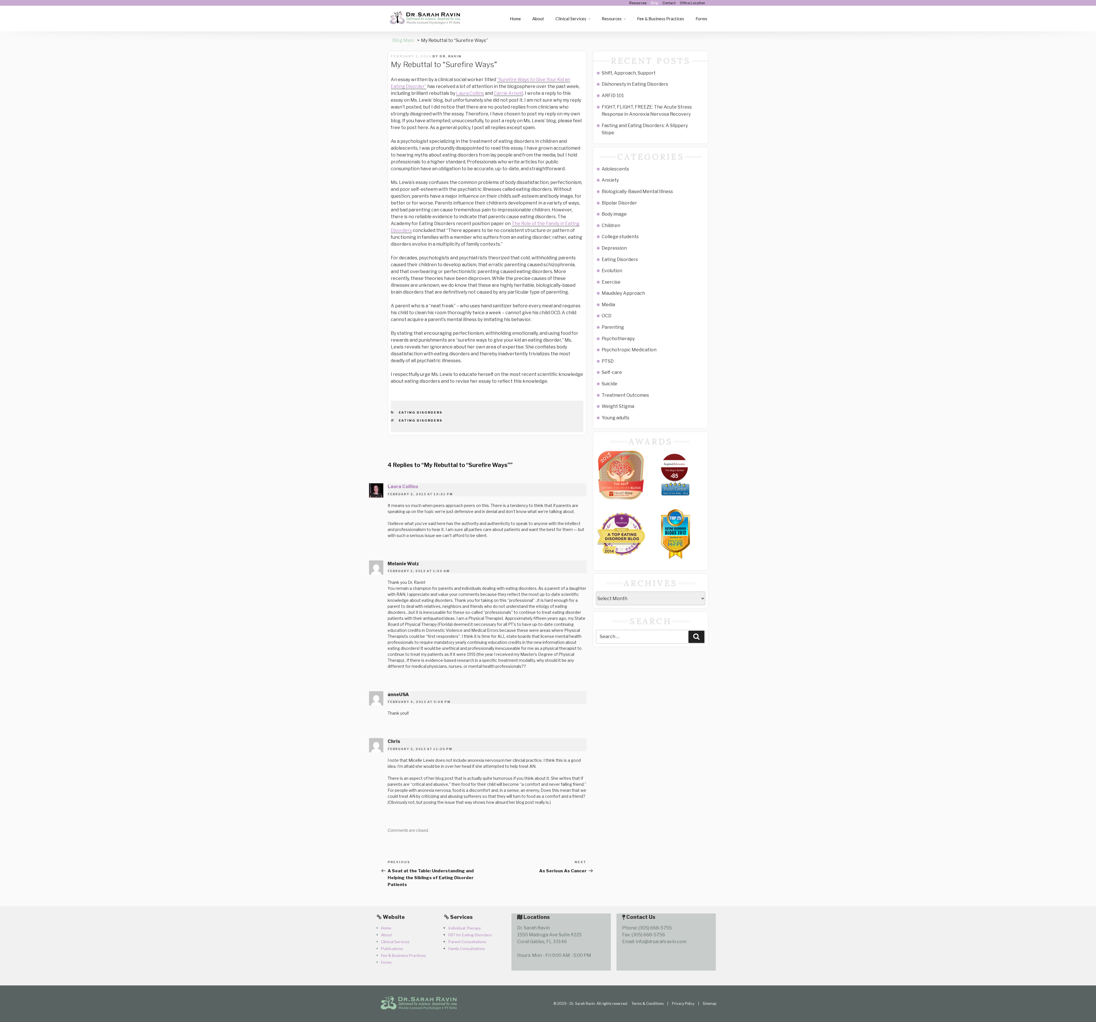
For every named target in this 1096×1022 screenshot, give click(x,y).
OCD (606, 315)
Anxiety (610, 180)
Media (608, 304)
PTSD (608, 361)
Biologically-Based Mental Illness (637, 191)
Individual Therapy (464, 928)
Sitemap (709, 1003)
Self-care (612, 372)
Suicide (609, 383)
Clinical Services (570, 18)
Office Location (692, 3)
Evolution (612, 270)
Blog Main (403, 40)
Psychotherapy (618, 338)
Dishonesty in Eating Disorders (635, 84)
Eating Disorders (421, 412)
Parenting (613, 327)
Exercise (611, 282)
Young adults (615, 417)
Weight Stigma (618, 406)
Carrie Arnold (508, 93)
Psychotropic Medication (629, 349)
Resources (637, 3)
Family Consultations (466, 948)
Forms (701, 18)
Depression (614, 248)
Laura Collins (470, 93)
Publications (392, 948)
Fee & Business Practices (660, 18)
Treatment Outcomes (625, 395)
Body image (614, 214)
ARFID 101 (613, 95)
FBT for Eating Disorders (470, 935)
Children (611, 225)
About (538, 18)
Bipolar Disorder (619, 203)
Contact (669, 3)
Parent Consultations (467, 941)
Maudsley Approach (623, 293)
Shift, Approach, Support (629, 73)
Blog (654, 3)
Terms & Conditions (648, 1003)
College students (620, 236)
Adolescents (615, 169)
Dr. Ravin (451, 56)
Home (515, 18)
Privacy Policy (683, 1003)
